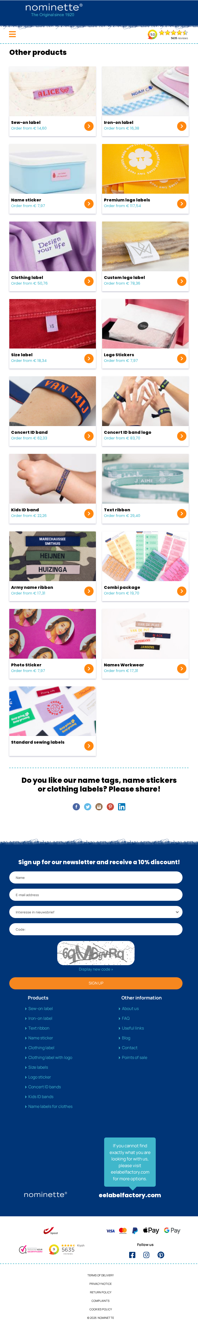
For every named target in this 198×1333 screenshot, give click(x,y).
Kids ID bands (40, 1096)
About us (130, 1008)
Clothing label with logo (50, 1057)
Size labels (38, 1067)
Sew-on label (40, 1008)
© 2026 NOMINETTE (100, 1318)
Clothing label (41, 1047)
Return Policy (100, 1292)
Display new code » (96, 969)
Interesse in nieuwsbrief (35, 912)
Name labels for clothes (50, 1106)
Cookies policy (100, 1309)
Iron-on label (40, 1018)
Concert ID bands (44, 1087)
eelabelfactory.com (130, 1195)
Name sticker (40, 1038)
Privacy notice (100, 1284)
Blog (126, 1038)
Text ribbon (39, 1028)
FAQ (126, 1018)
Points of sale (134, 1057)
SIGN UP (96, 983)
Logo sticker (39, 1077)
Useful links (133, 1028)
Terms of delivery (100, 1275)
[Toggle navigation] (12, 34)
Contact (129, 1047)
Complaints (101, 1301)
